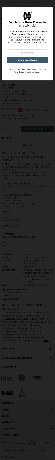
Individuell (27, 52)
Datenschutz (32, 75)
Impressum (22, 75)
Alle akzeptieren (27, 60)
